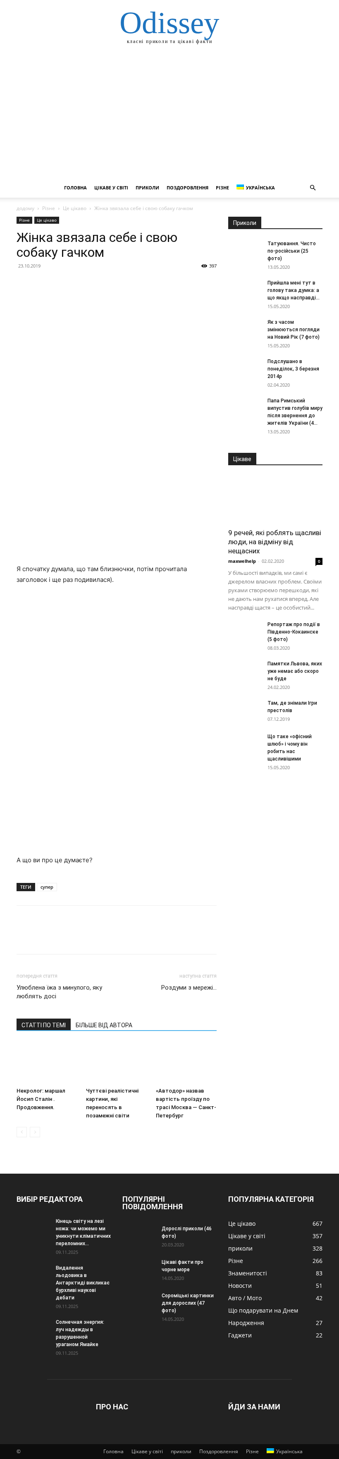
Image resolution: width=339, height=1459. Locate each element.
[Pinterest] (63, 284)
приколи (147, 187)
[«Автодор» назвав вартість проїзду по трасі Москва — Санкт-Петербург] (186, 1063)
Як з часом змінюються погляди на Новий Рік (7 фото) (293, 329)
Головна (75, 187)
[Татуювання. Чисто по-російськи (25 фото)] (244, 251)
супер (47, 887)
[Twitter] (44, 284)
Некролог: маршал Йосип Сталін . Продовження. (41, 1099)
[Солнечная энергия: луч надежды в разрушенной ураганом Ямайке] (33, 1330)
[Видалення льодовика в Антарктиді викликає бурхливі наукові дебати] (33, 1275)
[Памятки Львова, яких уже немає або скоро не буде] (244, 671)
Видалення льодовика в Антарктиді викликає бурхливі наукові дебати (83, 1283)
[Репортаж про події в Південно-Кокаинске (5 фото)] (244, 632)
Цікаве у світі (111, 187)
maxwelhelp (242, 561)
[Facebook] (25, 284)
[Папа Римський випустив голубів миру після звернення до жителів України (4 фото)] (244, 408)
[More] (101, 284)
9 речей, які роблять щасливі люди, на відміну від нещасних (274, 542)
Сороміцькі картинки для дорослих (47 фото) (188, 1303)
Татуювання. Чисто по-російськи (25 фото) (291, 251)
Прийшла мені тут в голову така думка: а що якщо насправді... (293, 290)
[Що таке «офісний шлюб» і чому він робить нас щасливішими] (244, 744)
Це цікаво (74, 208)
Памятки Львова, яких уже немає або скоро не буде (294, 671)
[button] (312, 188)
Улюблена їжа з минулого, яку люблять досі (59, 992)
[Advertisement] (169, 116)
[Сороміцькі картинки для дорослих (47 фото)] (138, 1303)
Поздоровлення (187, 187)
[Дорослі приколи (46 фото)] (138, 1236)
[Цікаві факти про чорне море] (138, 1270)
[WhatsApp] (82, 284)
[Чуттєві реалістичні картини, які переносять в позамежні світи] (116, 1063)
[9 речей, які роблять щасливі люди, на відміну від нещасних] (275, 499)
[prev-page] (22, 1132)
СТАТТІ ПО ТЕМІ (43, 1025)
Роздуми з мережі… (189, 987)
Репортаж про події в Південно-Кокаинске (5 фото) (293, 632)
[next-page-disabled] (35, 1132)
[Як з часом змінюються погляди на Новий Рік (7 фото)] (244, 330)
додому (25, 208)
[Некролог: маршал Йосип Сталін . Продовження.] (47, 1063)
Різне (222, 187)
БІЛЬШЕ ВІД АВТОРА (104, 1025)
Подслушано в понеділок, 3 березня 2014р (293, 369)
